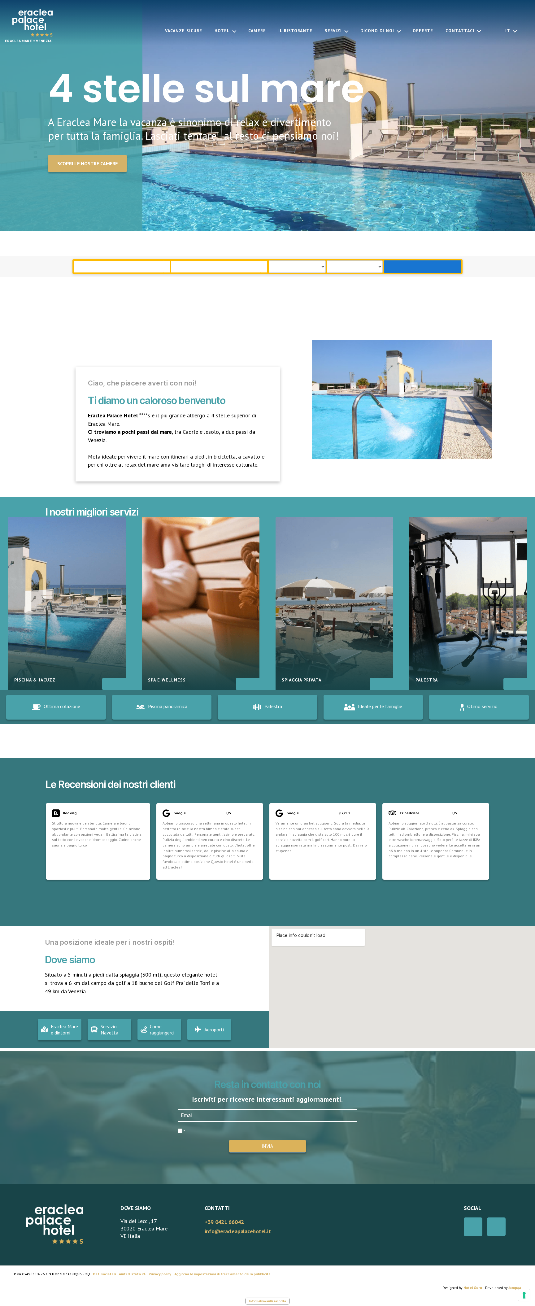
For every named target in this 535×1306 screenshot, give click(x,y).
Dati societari (104, 1274)
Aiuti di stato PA (132, 1274)
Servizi (333, 30)
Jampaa (514, 1287)
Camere (257, 30)
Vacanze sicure (183, 30)
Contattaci (460, 30)
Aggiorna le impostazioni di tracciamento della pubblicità (222, 1274)
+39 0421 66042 (224, 1221)
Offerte (423, 30)
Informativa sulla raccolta (267, 1301)
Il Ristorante (295, 30)
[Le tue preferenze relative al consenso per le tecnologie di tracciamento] (524, 1295)
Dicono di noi (377, 30)
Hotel (222, 30)
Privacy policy (160, 1274)
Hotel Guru (472, 1287)
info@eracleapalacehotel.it (238, 1231)
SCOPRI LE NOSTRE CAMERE (87, 163)
